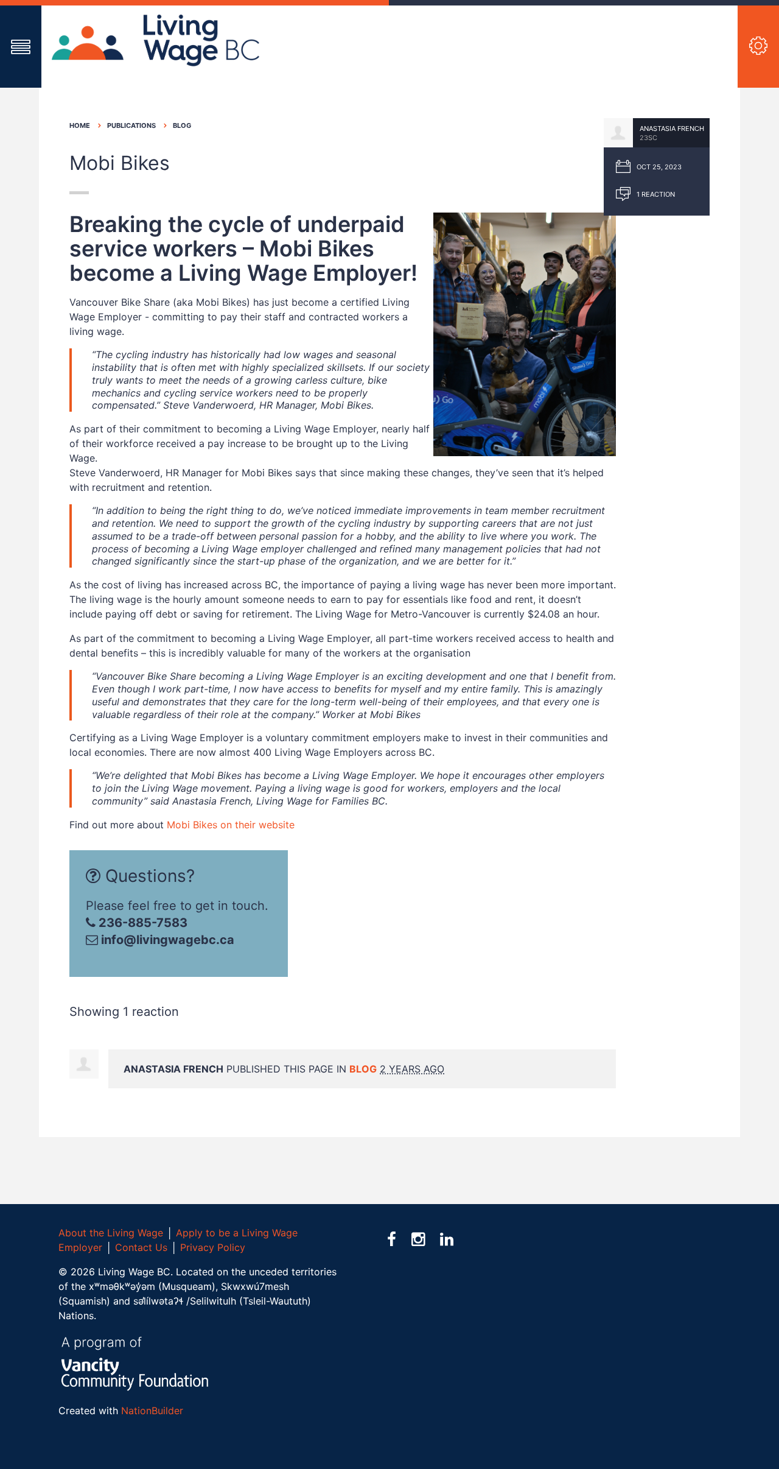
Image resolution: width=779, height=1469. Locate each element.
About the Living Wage (110, 1233)
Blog (182, 125)
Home (79, 125)
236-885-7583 (141, 922)
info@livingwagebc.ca (167, 939)
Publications (131, 125)
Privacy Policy (212, 1247)
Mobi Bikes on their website (231, 825)
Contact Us (141, 1247)
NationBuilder (152, 1410)
